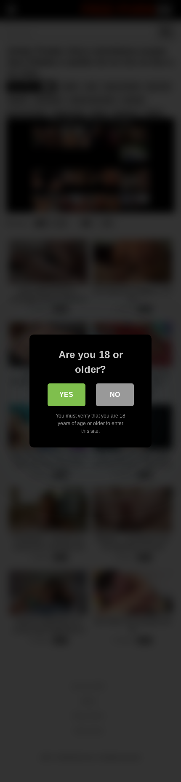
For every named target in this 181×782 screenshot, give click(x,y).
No (115, 394)
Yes (66, 394)
